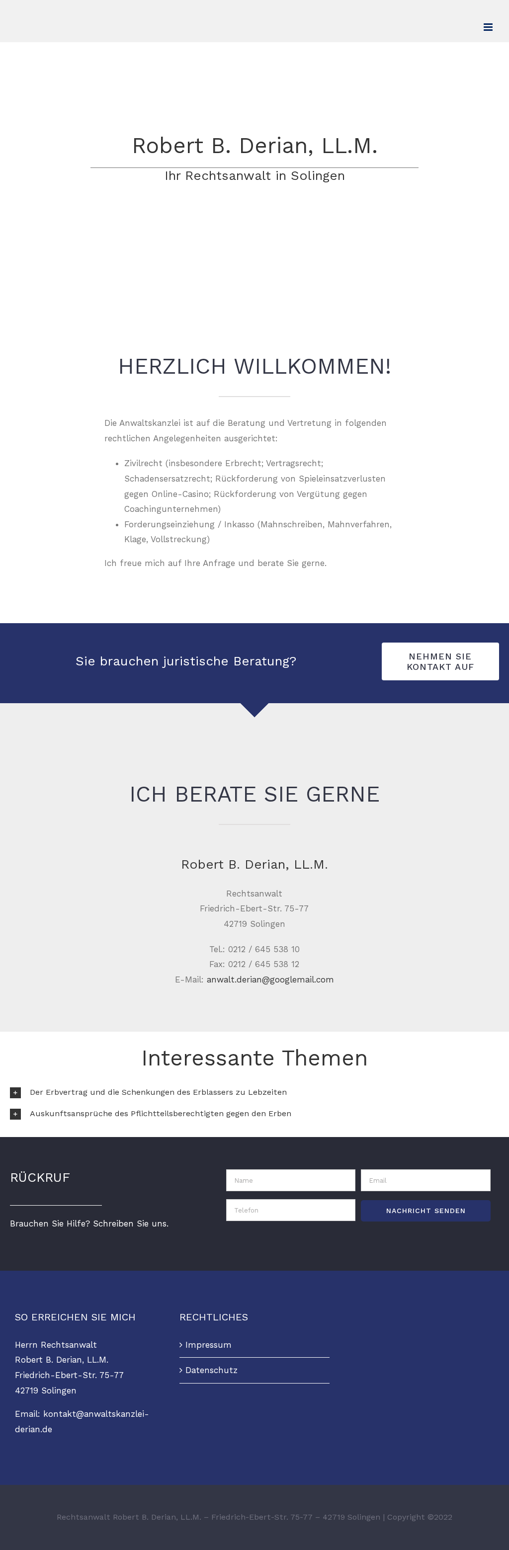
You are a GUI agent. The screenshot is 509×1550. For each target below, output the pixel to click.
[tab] (254, 1092)
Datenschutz (211, 1370)
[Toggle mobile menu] (489, 27)
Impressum (208, 1345)
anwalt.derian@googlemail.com (270, 979)
